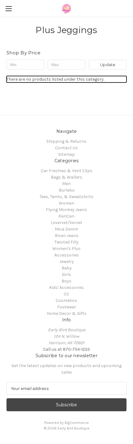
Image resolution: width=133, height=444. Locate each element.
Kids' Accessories (66, 287)
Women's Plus (66, 248)
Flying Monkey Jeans (66, 209)
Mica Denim (66, 229)
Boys (66, 281)
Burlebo (67, 190)
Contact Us (66, 147)
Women (66, 203)
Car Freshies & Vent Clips (66, 170)
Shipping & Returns (66, 141)
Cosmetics (66, 300)
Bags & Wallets (66, 177)
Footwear (66, 307)
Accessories (66, 255)
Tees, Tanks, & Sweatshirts (66, 196)
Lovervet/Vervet (66, 222)
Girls (66, 274)
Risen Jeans (67, 235)
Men (66, 183)
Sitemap (66, 154)
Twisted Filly (66, 242)
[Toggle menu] (8, 8)
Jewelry (66, 261)
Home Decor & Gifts (67, 313)
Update (107, 64)
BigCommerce (77, 423)
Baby (67, 268)
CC (66, 294)
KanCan (66, 216)
